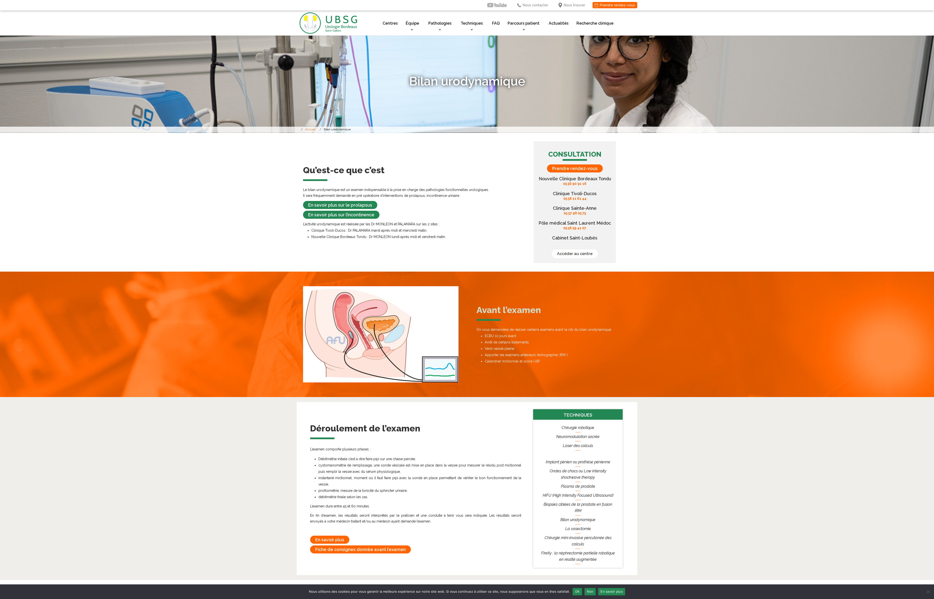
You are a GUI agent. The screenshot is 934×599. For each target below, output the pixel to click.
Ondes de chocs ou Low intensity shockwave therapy (578, 474)
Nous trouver (574, 5)
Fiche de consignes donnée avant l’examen (360, 549)
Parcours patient (523, 23)
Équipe (412, 23)
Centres (390, 23)
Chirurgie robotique (578, 427)
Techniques (472, 23)
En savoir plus (329, 539)
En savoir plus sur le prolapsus (340, 205)
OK (577, 591)
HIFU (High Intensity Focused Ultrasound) (578, 495)
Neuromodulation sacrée (578, 436)
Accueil (310, 129)
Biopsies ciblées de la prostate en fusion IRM (578, 507)
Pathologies (439, 23)
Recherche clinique (594, 23)
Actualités (558, 23)
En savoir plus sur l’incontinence (341, 214)
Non (590, 591)
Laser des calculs (578, 445)
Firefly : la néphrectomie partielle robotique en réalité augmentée (578, 556)
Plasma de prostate (578, 486)
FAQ (496, 23)
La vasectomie (578, 528)
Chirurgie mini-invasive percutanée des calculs (578, 540)
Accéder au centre (575, 253)
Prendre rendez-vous (617, 5)
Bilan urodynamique (577, 519)
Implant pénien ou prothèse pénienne (578, 462)
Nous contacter (535, 5)
